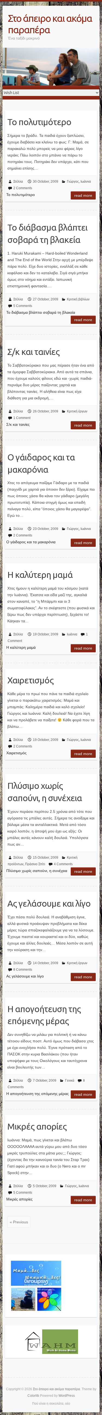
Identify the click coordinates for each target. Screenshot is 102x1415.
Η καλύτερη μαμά (40, 575)
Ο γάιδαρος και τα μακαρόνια (41, 463)
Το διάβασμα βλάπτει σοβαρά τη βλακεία (47, 233)
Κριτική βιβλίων (78, 299)
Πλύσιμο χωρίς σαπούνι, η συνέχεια (44, 792)
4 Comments (63, 864)
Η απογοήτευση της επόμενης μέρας (44, 1015)
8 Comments (22, 970)
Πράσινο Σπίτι (35, 864)
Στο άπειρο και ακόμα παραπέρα (50, 24)
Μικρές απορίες (37, 1126)
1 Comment (21, 418)
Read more (83, 195)
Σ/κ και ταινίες (33, 352)
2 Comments (22, 188)
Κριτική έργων (77, 411)
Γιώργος (73, 181)
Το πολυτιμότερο (39, 122)
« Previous (19, 1222)
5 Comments (22, 306)
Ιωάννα (86, 181)
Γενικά (69, 1080)
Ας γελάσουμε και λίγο (49, 903)
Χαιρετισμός (30, 680)
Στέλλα (18, 181)
